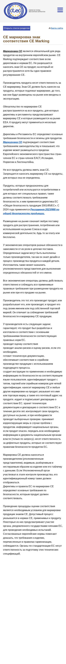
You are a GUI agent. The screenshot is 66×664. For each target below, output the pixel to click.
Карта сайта (57, 28)
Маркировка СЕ (12, 142)
